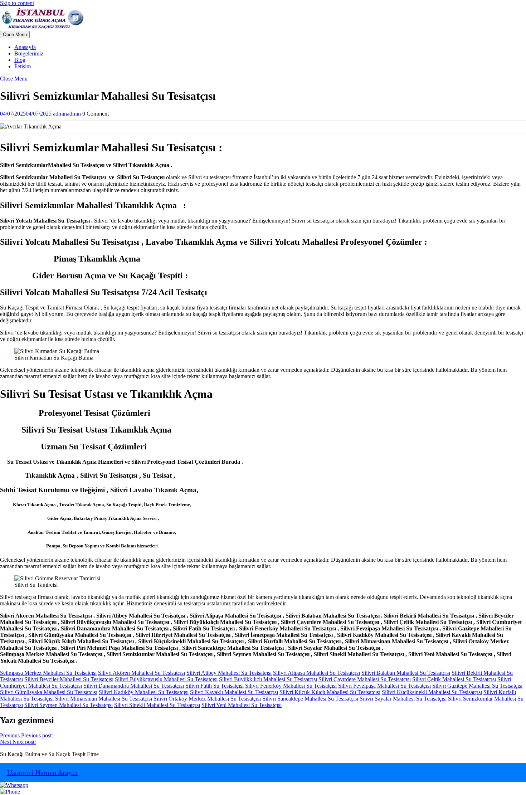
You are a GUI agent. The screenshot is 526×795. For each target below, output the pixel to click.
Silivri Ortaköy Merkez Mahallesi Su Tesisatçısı (207, 699)
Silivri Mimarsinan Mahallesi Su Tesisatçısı (103, 699)
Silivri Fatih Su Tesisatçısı (214, 686)
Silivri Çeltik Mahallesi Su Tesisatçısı (454, 679)
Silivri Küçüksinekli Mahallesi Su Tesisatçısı (432, 692)
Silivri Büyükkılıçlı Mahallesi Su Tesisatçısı (268, 679)
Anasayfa (25, 47)
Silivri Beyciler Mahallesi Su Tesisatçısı (68, 679)
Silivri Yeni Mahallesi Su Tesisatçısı (241, 705)
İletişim (22, 66)
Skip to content (17, 3)
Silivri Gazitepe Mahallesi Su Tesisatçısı (477, 686)
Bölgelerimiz (28, 53)
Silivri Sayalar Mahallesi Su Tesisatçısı (403, 699)
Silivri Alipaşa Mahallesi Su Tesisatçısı (316, 673)
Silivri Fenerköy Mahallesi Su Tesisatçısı (291, 686)
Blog (19, 60)
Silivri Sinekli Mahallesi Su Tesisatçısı (157, 705)
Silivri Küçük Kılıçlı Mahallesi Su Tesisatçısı (329, 692)
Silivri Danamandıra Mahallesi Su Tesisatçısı (133, 686)
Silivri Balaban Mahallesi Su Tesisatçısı (405, 673)
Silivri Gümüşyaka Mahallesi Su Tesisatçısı (48, 692)
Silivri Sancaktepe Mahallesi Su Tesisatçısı (310, 699)
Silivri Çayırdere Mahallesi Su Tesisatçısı (364, 679)
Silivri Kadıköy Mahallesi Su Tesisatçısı (144, 692)
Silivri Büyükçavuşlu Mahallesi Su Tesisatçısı (166, 679)
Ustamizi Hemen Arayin (42, 772)
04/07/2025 (26, 114)
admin (67, 114)
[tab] (15, 34)
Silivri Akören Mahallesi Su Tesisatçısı (141, 673)
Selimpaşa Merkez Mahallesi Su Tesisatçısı (48, 673)
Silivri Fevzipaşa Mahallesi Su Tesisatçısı (384, 686)
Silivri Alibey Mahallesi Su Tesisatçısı (229, 673)
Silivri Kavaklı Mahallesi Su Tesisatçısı (234, 692)
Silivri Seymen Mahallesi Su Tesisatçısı (68, 705)
